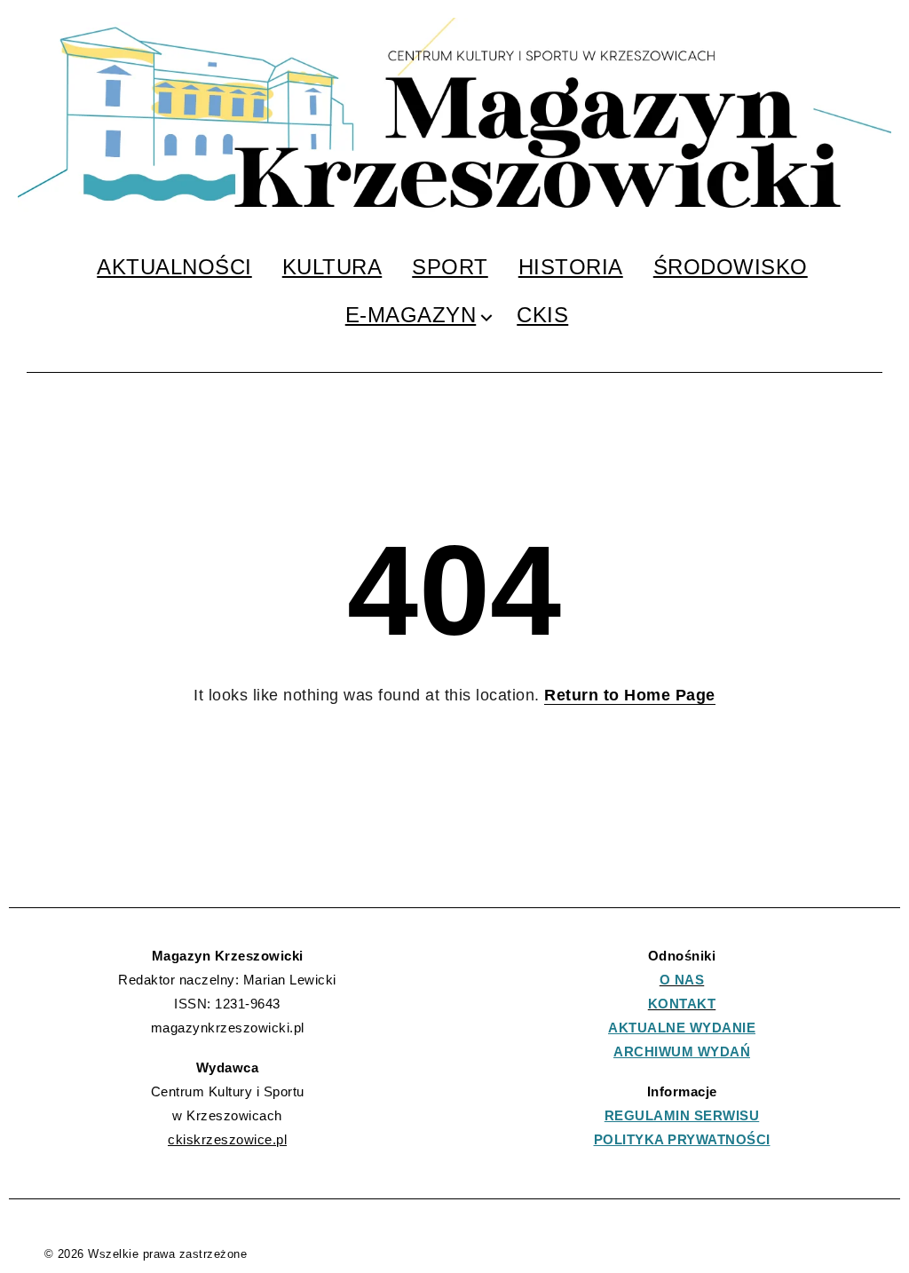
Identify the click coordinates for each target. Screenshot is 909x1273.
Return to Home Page (629, 695)
